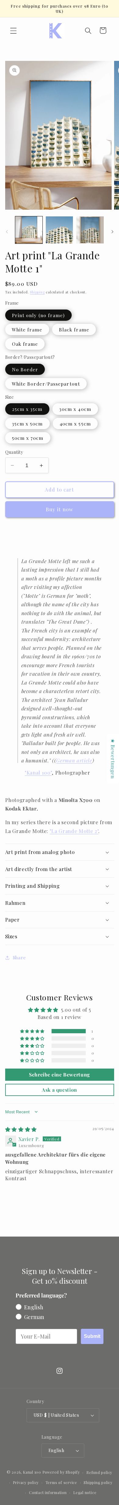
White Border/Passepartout (46, 383)
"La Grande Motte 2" (74, 831)
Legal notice (84, 1492)
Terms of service (61, 1482)
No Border (25, 369)
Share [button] (19, 957)
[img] (21, 1129)
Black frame (74, 329)
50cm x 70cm (28, 438)
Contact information (48, 1492)
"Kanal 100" (38, 772)
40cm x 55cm (75, 423)
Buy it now (59, 509)
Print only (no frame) (38, 315)
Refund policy (99, 1472)
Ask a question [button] (59, 1090)
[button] (13, 30)
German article (74, 760)
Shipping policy (98, 1482)
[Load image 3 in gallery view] (89, 229)
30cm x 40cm (75, 409)
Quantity (14, 452)
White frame (27, 329)
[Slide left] (6, 231)
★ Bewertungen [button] (113, 758)
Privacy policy (26, 1482)
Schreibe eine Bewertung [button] (59, 1074)
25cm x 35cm (27, 409)
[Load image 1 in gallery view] (28, 229)
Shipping (37, 292)
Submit (92, 1336)
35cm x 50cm (27, 423)
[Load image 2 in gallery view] (59, 229)
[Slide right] (112, 231)
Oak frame (25, 344)
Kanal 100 (32, 1472)
